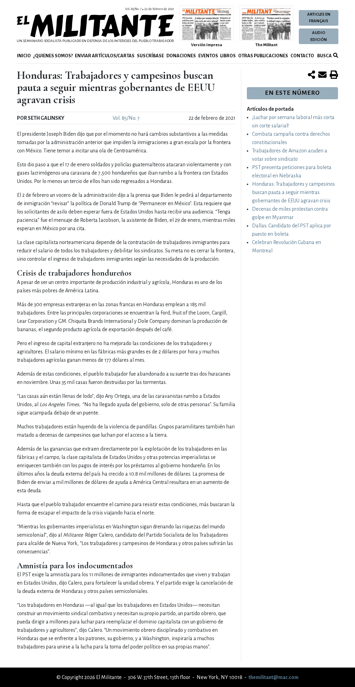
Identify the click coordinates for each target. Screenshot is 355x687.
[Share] (311, 75)
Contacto (302, 55)
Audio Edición (318, 36)
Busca (324, 55)
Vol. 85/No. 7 (126, 118)
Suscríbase (150, 55)
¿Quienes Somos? (53, 55)
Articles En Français (318, 17)
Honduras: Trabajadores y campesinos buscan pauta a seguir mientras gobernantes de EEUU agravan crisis (293, 192)
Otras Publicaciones (263, 55)
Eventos (208, 55)
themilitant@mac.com (273, 677)
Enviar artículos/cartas (105, 55)
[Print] (334, 75)
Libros (228, 55)
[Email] (322, 75)
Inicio (24, 55)
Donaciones (181, 55)
